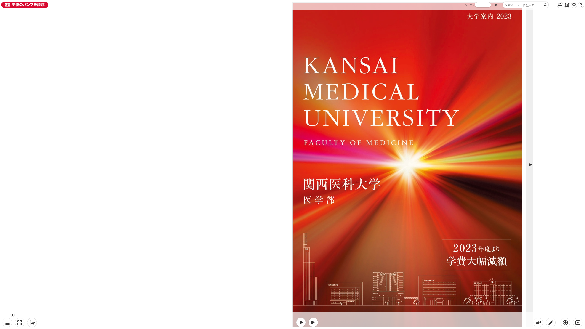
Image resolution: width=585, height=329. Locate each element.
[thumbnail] (20, 323)
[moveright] (301, 322)
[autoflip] (578, 323)
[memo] (551, 323)
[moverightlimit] (313, 322)
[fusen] (538, 323)
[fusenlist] (32, 323)
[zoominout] (565, 323)
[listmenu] (7, 323)
